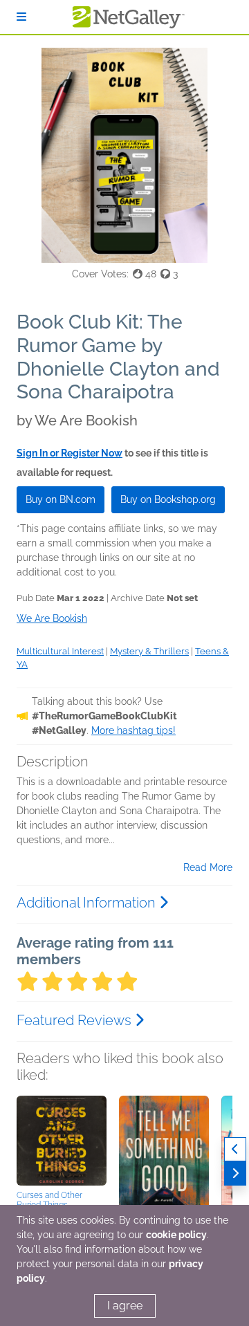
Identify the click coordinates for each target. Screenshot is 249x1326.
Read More (207, 867)
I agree (124, 1305)
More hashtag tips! (133, 730)
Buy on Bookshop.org (168, 499)
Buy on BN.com (60, 499)
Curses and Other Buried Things (49, 1200)
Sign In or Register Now (69, 453)
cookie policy (176, 1234)
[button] (62, 1141)
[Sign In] (21, 17)
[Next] (235, 1173)
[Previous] (235, 1149)
